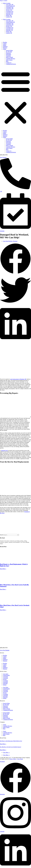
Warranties (8, 54)
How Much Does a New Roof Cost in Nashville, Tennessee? (10, 746)
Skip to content (3, 0)
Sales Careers (9, 60)
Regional (15, 241)
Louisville (5, 682)
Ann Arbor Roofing (7, 241)
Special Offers (9, 50)
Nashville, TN (9, 14)
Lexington (5, 680)
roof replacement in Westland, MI (18, 379)
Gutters (4, 43)
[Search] (18, 535)
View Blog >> (6, 752)
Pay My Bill (9, 51)
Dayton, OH (9, 10)
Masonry (5, 47)
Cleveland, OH (9, 7)
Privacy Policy (12, 759)
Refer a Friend (9, 57)
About (4, 49)
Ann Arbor (5, 674)
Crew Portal (20, 759)
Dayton (5, 679)
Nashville (5, 683)
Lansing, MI (9, 16)
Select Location (6, 3)
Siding (4, 45)
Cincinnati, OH (9, 8)
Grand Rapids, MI (10, 6)
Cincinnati (5, 678)
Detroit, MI (8, 15)
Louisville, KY (9, 12)
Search (1, 534)
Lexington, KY (9, 11)
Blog (7, 61)
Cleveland (5, 676)
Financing (8, 53)
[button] (15, 97)
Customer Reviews (10, 58)
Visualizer (8, 56)
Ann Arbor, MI (9, 4)
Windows (5, 46)
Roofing (5, 42)
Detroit (4, 684)
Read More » (3, 568)
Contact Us (8, 62)
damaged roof (4, 450)
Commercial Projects (11, 64)
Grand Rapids (6, 675)
